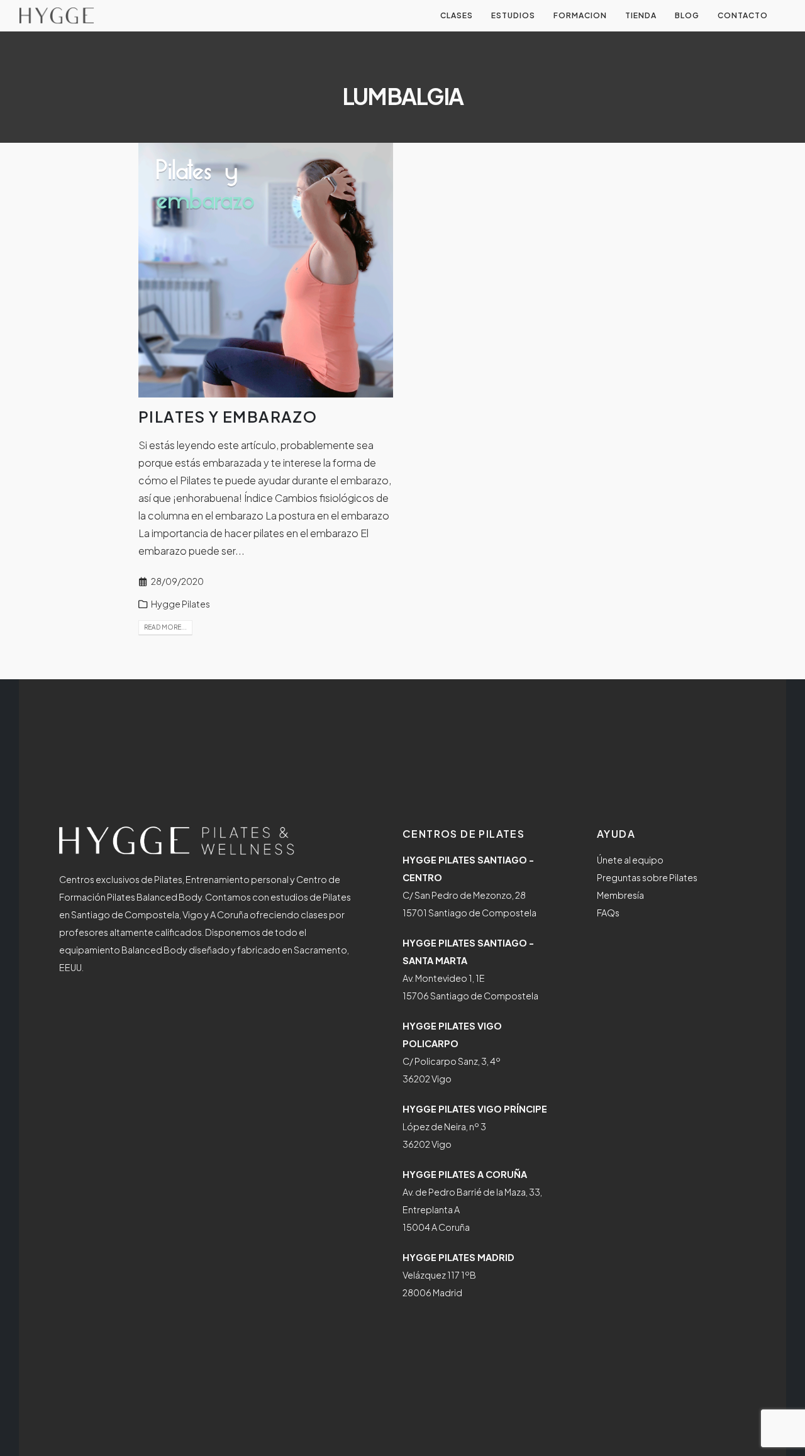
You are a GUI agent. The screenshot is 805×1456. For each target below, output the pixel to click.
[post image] (265, 270)
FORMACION (580, 15)
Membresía (620, 895)
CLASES (456, 15)
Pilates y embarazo (227, 416)
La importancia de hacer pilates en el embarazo (248, 533)
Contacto (743, 15)
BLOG (687, 15)
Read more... (165, 627)
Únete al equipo (630, 859)
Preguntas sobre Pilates (647, 877)
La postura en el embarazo (327, 515)
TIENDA (641, 15)
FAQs (608, 912)
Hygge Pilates (180, 603)
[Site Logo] (56, 16)
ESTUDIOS (513, 15)
